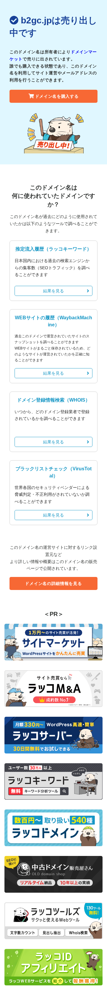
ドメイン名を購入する (57, 96)
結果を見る (53, 290)
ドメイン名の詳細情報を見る (53, 583)
